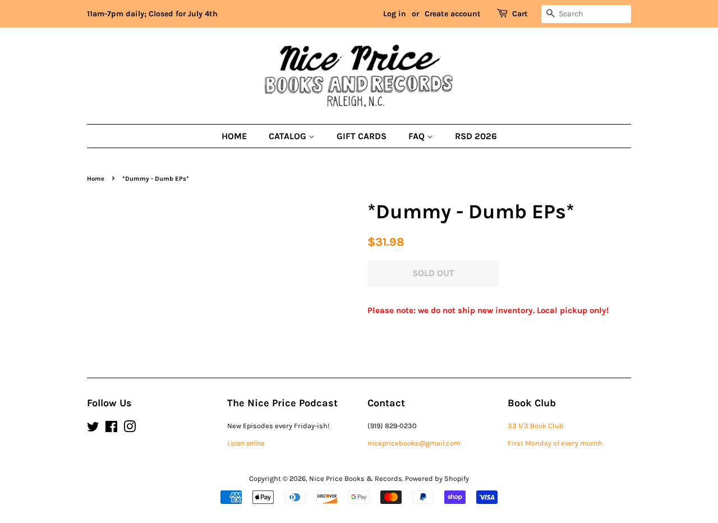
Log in (394, 14)
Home (234, 136)
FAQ (417, 136)
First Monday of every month (555, 443)
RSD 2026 (476, 136)
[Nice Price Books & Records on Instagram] (129, 429)
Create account (453, 14)
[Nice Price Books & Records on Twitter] (93, 429)
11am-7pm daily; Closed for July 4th (152, 14)
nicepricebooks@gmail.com (414, 443)
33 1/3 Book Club (536, 425)
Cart (520, 14)
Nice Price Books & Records (355, 478)
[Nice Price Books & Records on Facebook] (111, 429)
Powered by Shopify (437, 478)
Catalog (289, 136)
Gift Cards (361, 136)
